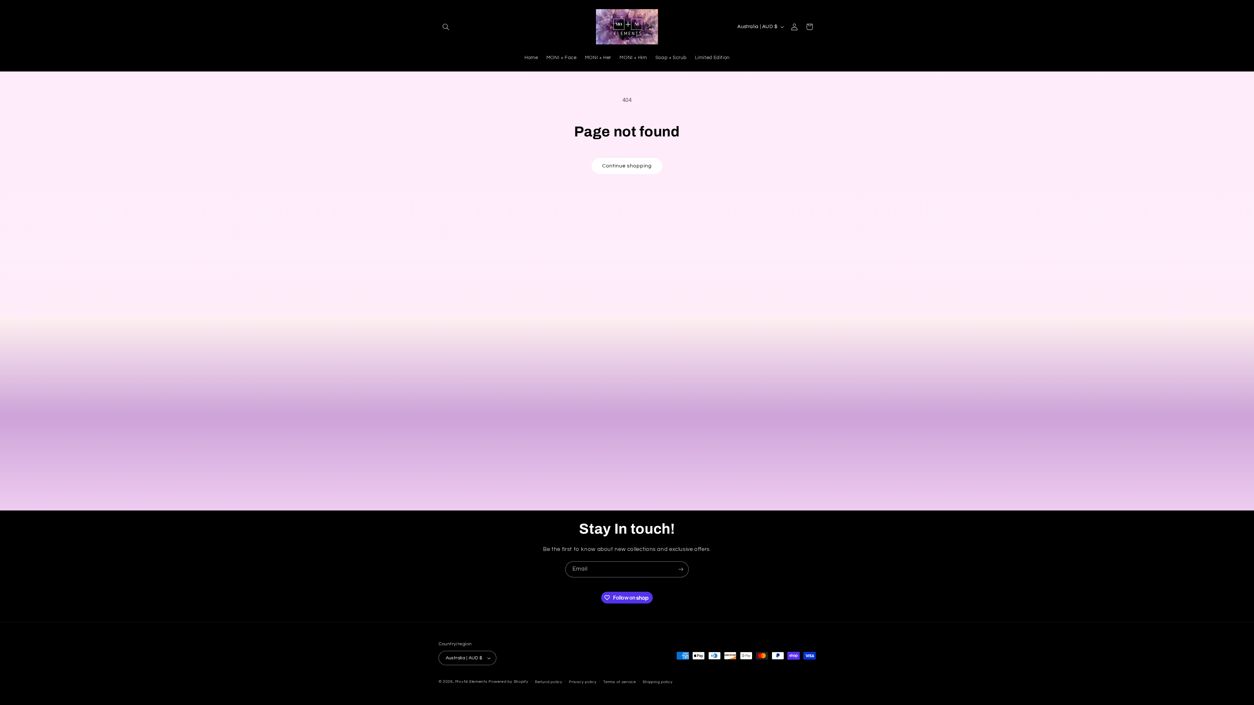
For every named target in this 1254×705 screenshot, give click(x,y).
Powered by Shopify (508, 681)
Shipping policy (657, 682)
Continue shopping (627, 165)
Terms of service (619, 682)
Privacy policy (582, 682)
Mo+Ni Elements (472, 681)
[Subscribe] (680, 569)
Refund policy (548, 682)
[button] (446, 26)
